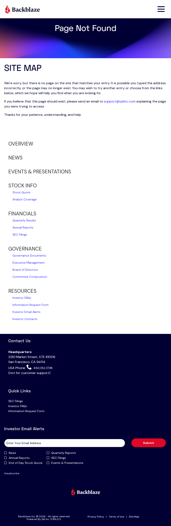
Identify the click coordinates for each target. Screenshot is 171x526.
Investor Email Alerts (26, 312)
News (15, 157)
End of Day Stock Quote (26, 462)
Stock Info (22, 185)
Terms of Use (116, 517)
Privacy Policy (96, 517)
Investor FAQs (22, 298)
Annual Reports (23, 227)
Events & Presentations (39, 171)
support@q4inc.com (120, 101)
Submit (148, 443)
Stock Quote (21, 192)
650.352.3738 (43, 368)
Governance (25, 249)
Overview (20, 144)
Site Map (134, 517)
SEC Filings (20, 234)
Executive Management (29, 262)
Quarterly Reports (63, 452)
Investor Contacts (25, 319)
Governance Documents (29, 255)
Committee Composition (30, 277)
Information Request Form (31, 305)
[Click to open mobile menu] (161, 9)
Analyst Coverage (25, 199)
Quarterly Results (24, 220)
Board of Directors (25, 270)
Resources (22, 291)
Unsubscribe (11, 473)
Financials (22, 213)
